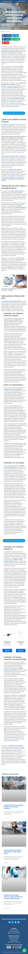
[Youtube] (18, 922)
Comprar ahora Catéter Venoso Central (14, 113)
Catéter (7, 24)
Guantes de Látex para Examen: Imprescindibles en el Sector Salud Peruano (13, 896)
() (11, 301)
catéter (4, 84)
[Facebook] (9, 922)
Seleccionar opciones (7, 650)
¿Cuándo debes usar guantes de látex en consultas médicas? (13, 806)
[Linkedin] (15, 922)
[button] (6, 35)
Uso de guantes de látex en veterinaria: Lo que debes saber (13, 851)
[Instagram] (12, 922)
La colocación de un (12, 156)
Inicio (3, 24)
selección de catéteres (12, 87)
